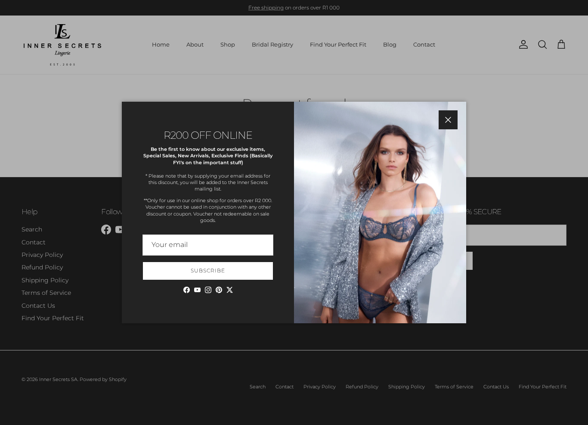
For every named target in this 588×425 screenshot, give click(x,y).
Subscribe (208, 270)
